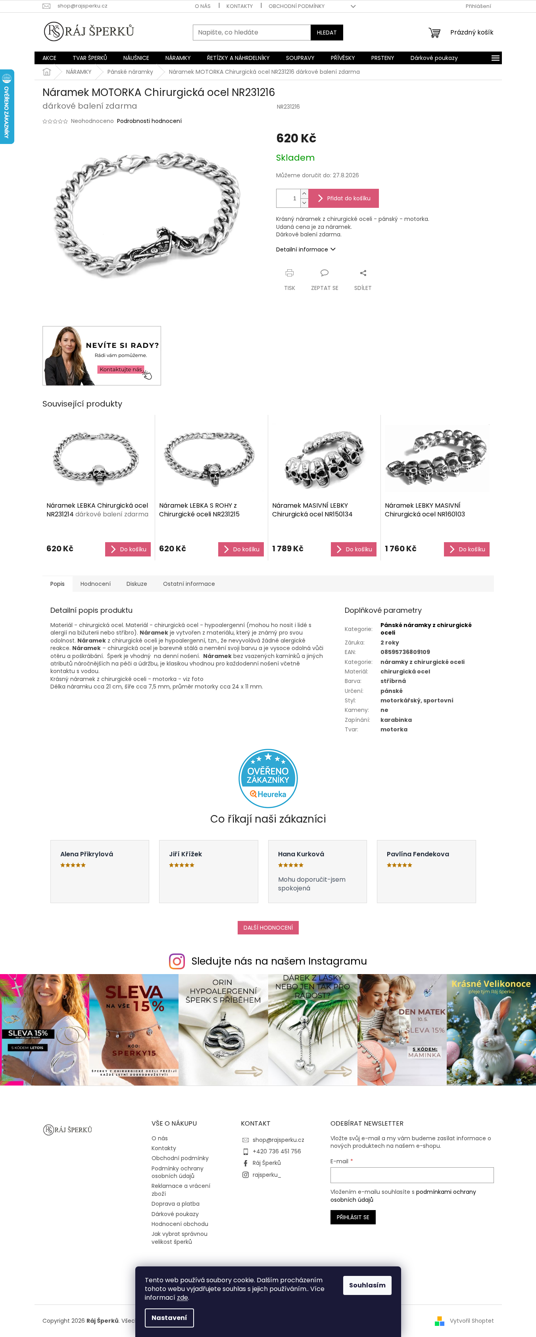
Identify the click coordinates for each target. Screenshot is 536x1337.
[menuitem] (49, 58)
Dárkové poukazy (175, 1214)
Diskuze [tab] (137, 584)
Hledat (327, 32)
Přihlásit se (353, 1217)
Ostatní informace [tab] (189, 584)
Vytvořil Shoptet (472, 1320)
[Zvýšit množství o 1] (304, 193)
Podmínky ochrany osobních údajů (178, 1172)
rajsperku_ (267, 1175)
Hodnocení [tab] (96, 584)
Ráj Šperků (267, 1163)
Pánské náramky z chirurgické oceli (426, 629)
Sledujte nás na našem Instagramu (279, 961)
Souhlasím (367, 1285)
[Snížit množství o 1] (304, 202)
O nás (203, 6)
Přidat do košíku (349, 198)
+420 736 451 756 (277, 1151)
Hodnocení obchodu (180, 1224)
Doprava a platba (176, 1204)
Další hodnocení (268, 928)
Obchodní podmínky (297, 6)
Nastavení (169, 1317)
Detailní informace (302, 249)
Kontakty (240, 6)
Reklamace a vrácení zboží (181, 1189)
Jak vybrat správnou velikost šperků (179, 1237)
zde (182, 1297)
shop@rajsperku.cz (278, 1140)
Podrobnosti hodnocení (149, 121)
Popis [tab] (57, 584)
